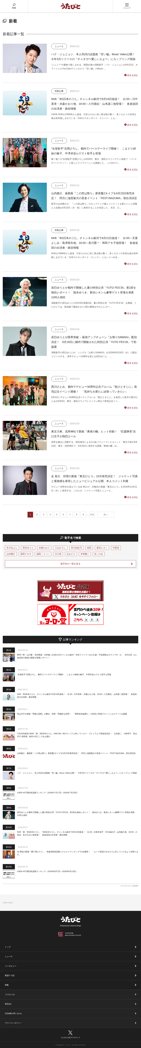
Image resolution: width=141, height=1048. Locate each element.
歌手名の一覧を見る (70, 564)
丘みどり (71, 554)
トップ (8, 947)
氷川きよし (11, 548)
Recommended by (126, 886)
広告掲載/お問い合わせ (13, 1013)
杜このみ (98, 554)
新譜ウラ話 (9, 975)
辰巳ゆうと (28, 548)
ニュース (9, 956)
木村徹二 (84, 554)
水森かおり (44, 548)
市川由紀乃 (76, 548)
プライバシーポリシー (13, 1023)
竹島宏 (116, 548)
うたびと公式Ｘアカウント (70, 1038)
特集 (7, 985)
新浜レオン (102, 548)
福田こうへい (43, 554)
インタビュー (10, 966)
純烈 (89, 548)
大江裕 (58, 554)
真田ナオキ (25, 554)
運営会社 (8, 1004)
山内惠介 (10, 554)
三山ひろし (60, 548)
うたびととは (10, 994)
